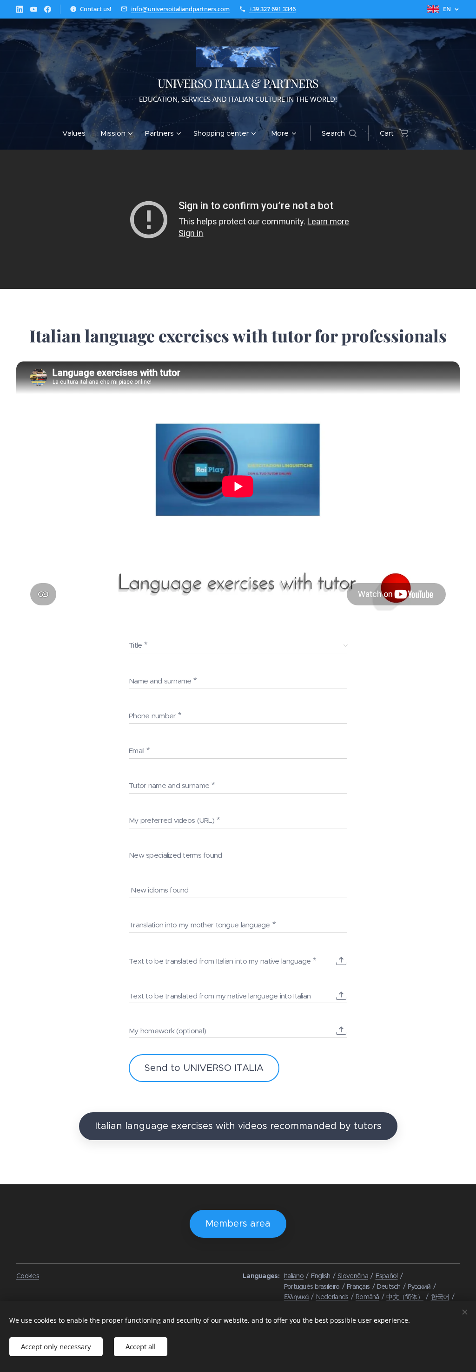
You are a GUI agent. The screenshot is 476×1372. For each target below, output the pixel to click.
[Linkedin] (20, 9)
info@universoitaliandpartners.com (180, 9)
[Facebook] (47, 9)
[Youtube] (34, 9)
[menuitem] (77, 133)
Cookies (27, 1276)
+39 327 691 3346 (272, 9)
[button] (339, 133)
